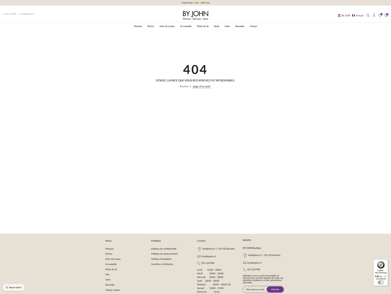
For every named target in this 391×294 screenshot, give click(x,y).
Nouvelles (239, 26)
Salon (227, 26)
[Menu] (386, 261)
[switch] (381, 282)
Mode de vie (203, 26)
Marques (138, 26)
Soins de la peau (167, 26)
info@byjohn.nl (28, 14)
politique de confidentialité (163, 248)
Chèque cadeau (112, 290)
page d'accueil (201, 86)
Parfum (150, 26)
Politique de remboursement (164, 253)
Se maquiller (186, 26)
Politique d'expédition (161, 259)
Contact (253, 26)
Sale (107, 274)
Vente (216, 26)
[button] (350, 15)
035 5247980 (10, 14)
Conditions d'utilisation (162, 264)
